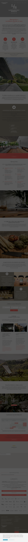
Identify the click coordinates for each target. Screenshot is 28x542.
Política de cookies (8, 537)
